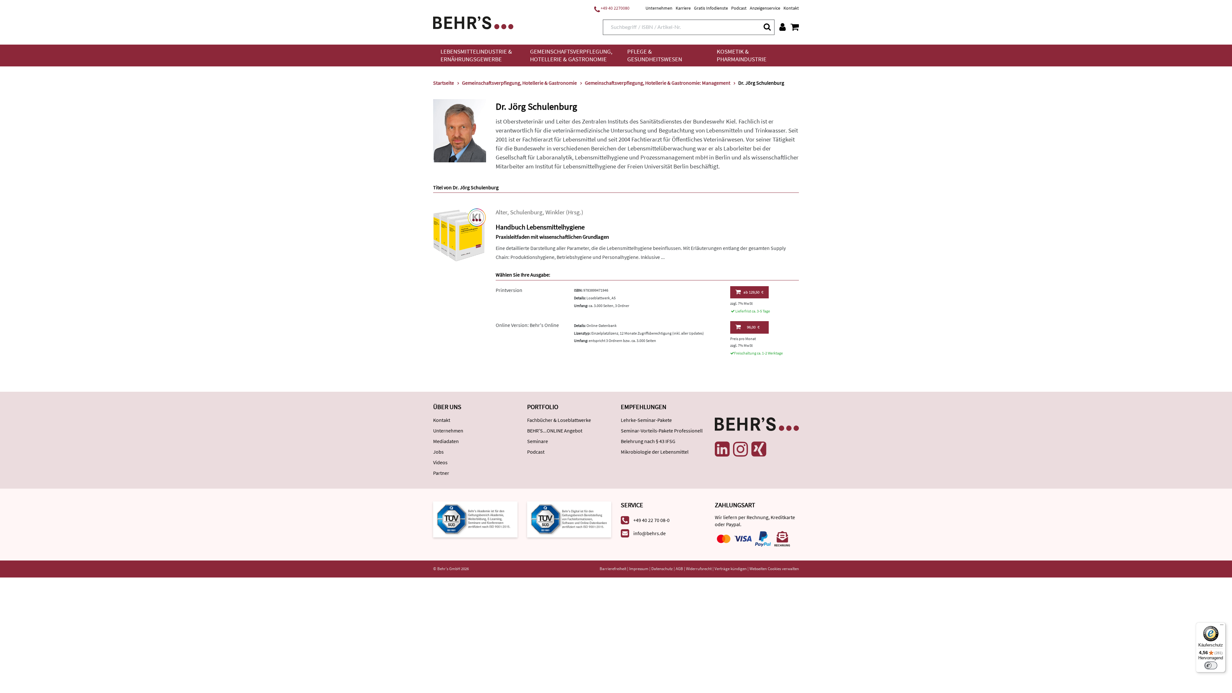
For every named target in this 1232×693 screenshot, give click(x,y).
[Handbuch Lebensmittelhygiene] (459, 234)
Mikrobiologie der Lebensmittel (655, 452)
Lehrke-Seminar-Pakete (646, 420)
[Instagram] (740, 449)
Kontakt (791, 8)
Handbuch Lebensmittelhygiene (540, 227)
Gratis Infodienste (711, 8)
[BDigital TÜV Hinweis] (475, 519)
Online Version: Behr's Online (527, 325)
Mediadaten (446, 441)
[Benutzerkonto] (782, 26)
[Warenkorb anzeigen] (795, 26)
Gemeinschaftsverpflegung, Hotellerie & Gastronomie (571, 55)
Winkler (555, 212)
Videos (440, 462)
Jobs (438, 452)
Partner (441, 473)
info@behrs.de (649, 533)
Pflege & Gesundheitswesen (654, 55)
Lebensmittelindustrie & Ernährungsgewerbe (476, 55)
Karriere (683, 8)
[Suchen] (767, 27)
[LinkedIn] (722, 449)
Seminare (537, 441)
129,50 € (753, 292)
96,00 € (753, 327)
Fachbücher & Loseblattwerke (559, 420)
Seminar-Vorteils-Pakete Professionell (662, 430)
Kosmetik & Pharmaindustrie (741, 55)
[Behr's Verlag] (473, 22)
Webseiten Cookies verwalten (774, 568)
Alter (501, 212)
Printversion (509, 290)
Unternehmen (659, 8)
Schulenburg (526, 212)
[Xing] (758, 449)
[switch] (1210, 665)
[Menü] (1222, 626)
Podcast (739, 8)
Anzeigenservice (765, 8)
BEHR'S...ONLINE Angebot (554, 430)
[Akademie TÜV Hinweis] (569, 519)
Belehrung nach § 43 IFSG (648, 441)
